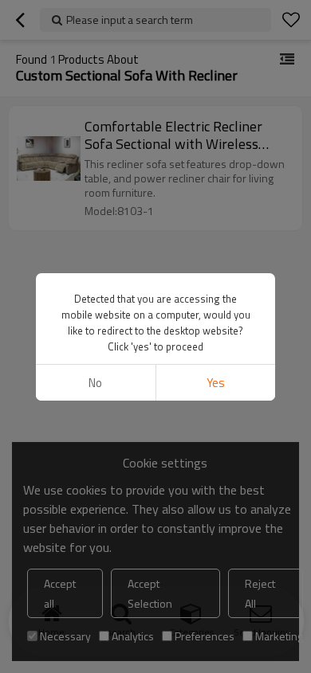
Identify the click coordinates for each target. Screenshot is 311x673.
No (95, 383)
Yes (216, 383)
